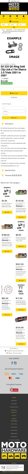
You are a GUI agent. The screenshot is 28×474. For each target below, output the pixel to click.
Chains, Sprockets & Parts (19, 30)
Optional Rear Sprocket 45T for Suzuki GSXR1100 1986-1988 (6, 308)
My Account (14, 400)
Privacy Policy (14, 427)
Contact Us (14, 418)
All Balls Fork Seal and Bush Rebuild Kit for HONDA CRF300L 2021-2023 (14, 467)
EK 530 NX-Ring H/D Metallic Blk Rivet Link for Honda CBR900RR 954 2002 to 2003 (21, 303)
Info (24, 206)
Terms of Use (14, 424)
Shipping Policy (14, 433)
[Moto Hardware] (14, 6)
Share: (2, 78)
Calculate (14, 117)
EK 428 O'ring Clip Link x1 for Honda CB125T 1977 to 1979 (21, 239)
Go (14, 27)
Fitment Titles (9, 30)
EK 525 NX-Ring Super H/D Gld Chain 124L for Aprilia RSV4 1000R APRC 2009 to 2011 (21, 275)
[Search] (25, 13)
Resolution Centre (14, 407)
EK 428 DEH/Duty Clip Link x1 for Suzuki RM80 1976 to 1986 (7, 205)
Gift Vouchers (14, 410)
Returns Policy (14, 430)
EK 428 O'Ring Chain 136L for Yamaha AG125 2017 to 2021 (20, 336)
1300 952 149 (14, 1)
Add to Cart (14, 93)
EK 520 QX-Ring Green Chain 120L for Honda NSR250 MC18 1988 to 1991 (21, 210)
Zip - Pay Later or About (14, 440)
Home (3, 30)
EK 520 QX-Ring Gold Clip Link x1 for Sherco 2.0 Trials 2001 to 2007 (13, 32)
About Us (14, 415)
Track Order (14, 404)
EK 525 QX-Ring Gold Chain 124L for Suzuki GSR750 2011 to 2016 (7, 244)
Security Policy (14, 436)
